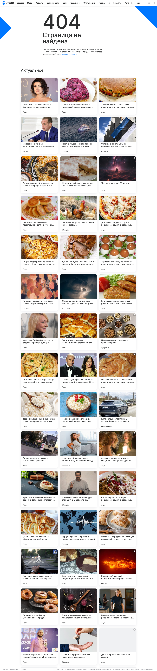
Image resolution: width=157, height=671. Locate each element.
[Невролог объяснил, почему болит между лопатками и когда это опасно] (78, 449)
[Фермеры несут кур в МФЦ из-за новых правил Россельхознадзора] (78, 214)
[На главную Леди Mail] (9, 3)
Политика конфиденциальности (99, 669)
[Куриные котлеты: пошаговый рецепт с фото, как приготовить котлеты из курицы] (117, 292)
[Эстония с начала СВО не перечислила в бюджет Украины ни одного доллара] (117, 135)
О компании (14, 669)
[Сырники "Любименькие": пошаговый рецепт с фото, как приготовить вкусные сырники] (39, 214)
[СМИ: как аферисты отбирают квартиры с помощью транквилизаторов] (78, 646)
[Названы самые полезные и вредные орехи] (117, 331)
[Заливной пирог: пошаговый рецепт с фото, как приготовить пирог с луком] (117, 96)
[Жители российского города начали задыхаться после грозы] (78, 292)
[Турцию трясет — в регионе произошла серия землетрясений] (78, 528)
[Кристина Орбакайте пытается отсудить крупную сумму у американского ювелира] (39, 331)
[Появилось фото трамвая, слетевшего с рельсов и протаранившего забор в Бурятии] (39, 449)
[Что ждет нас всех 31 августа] (117, 174)
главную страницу (69, 54)
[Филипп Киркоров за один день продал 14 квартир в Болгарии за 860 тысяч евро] (39, 646)
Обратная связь (147, 669)
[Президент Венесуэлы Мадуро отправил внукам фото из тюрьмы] (78, 489)
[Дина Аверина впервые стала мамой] (117, 646)
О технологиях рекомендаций (75, 669)
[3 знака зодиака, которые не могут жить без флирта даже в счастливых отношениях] (117, 449)
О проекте (59, 669)
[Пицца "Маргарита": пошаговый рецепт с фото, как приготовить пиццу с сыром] (39, 253)
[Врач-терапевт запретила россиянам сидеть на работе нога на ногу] (117, 606)
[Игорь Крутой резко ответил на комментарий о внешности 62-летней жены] (78, 371)
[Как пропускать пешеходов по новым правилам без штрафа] (39, 567)
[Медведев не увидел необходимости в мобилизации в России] (39, 135)
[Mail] (3, 3)
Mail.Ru (5, 669)
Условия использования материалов (126, 669)
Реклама (23, 669)
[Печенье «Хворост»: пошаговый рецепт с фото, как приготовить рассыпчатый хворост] (117, 371)
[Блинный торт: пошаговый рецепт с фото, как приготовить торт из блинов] (78, 567)
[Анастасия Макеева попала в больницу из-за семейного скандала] (39, 96)
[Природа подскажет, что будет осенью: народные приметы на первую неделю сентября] (39, 292)
